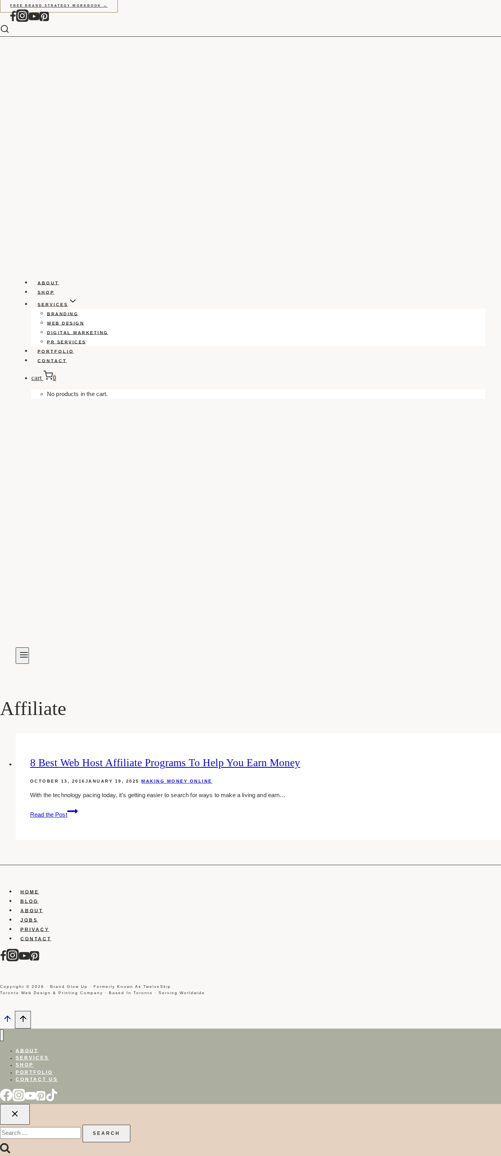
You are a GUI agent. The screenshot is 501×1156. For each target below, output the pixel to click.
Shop (46, 292)
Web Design (65, 323)
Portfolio (56, 351)
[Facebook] (13, 20)
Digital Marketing (77, 332)
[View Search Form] (10, 29)
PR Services (66, 341)
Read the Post (54, 814)
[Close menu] (2, 1035)
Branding (62, 313)
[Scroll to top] (7, 1021)
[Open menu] (22, 655)
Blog (29, 901)
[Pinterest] (44, 20)
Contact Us (37, 1079)
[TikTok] (51, 1099)
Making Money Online (176, 781)
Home (29, 891)
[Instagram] (22, 20)
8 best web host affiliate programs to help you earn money (165, 763)
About (48, 282)
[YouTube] (34, 20)
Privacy (34, 929)
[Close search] (15, 1114)
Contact (52, 360)
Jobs (29, 920)
